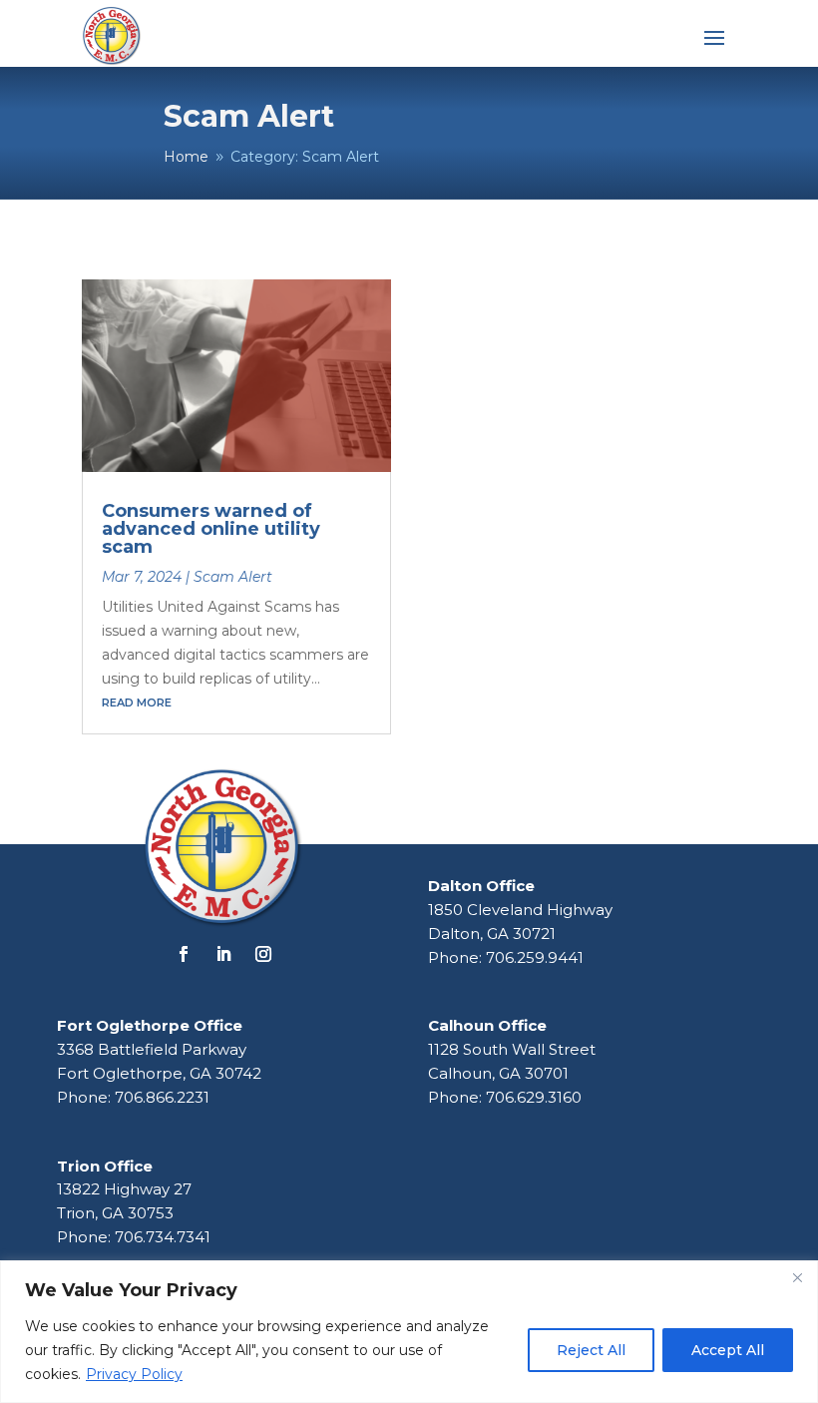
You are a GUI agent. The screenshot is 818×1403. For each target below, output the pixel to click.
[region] (409, 1331)
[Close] (797, 1277)
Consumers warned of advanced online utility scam (211, 529)
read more (137, 702)
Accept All (727, 1350)
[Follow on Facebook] (184, 954)
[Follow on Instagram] (263, 954)
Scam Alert (233, 577)
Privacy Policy (134, 1374)
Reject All (591, 1350)
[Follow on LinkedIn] (223, 954)
